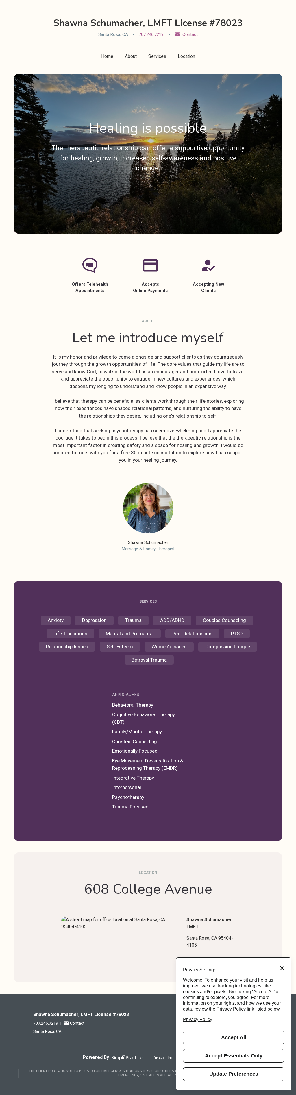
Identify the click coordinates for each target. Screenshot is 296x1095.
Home (107, 56)
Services (157, 56)
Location (186, 56)
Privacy (158, 1057)
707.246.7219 (151, 34)
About (131, 56)
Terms (173, 1057)
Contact (190, 34)
